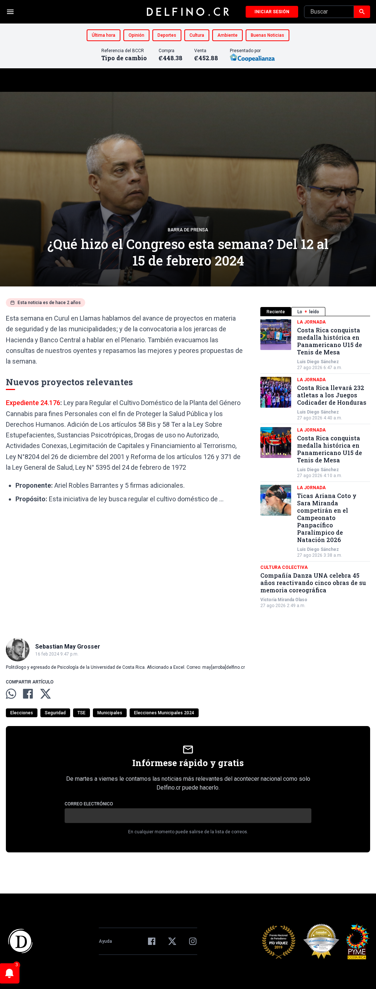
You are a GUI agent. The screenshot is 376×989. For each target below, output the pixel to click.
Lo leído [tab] (308, 311)
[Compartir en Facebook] (28, 694)
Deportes (167, 35)
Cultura (196, 35)
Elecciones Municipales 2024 (164, 712)
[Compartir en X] (45, 694)
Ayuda (105, 941)
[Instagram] (192, 941)
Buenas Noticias (267, 35)
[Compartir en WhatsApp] (11, 694)
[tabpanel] (315, 464)
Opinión (136, 35)
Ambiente (227, 35)
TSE (81, 712)
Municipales (109, 712)
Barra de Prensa (188, 229)
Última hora (103, 35)
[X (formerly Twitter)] (172, 941)
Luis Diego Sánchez (318, 361)
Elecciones (21, 712)
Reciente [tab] (276, 311)
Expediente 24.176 (33, 403)
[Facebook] (151, 941)
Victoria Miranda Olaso (283, 599)
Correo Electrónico (89, 803)
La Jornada (311, 322)
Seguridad (55, 712)
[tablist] (315, 311)
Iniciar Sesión (271, 11)
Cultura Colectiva (284, 567)
